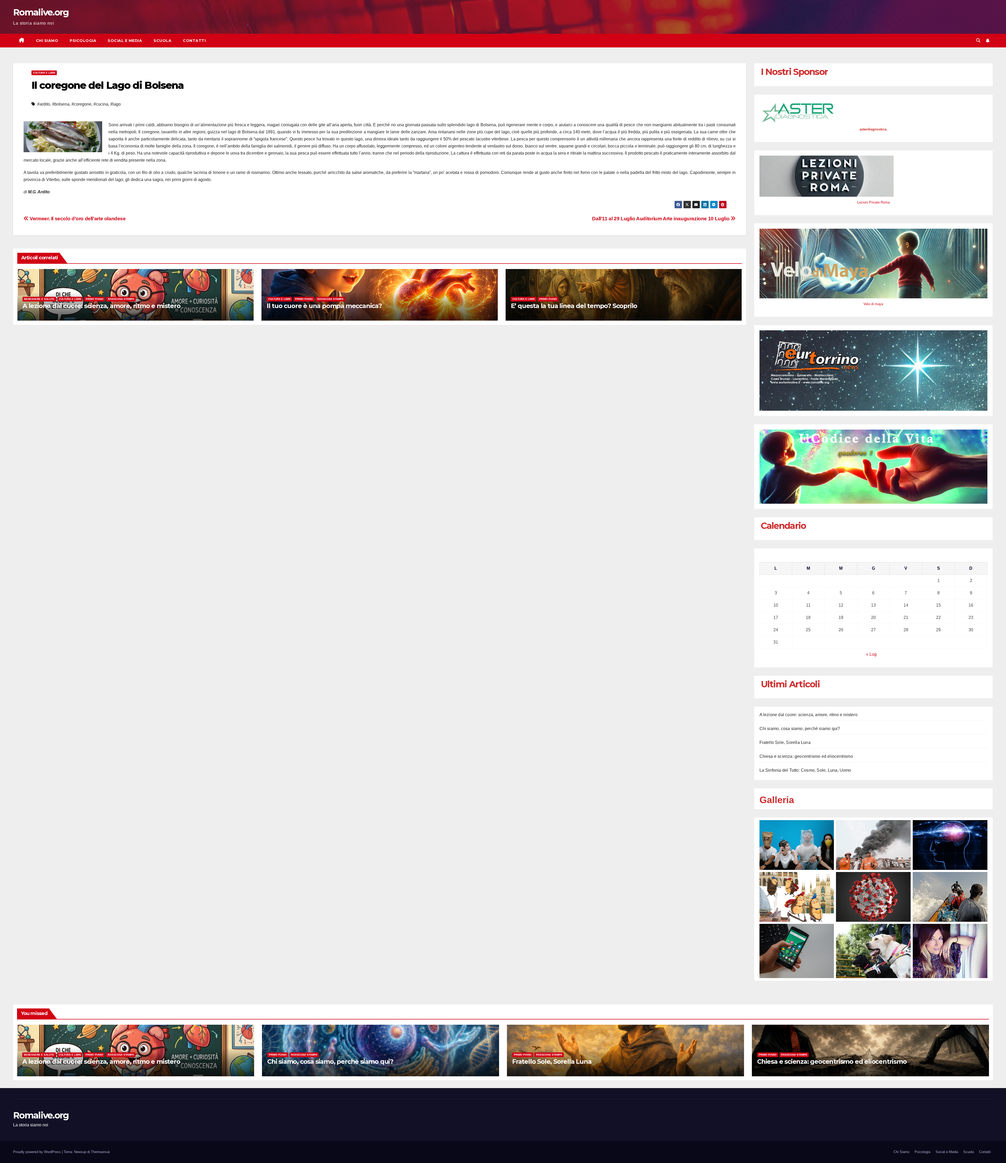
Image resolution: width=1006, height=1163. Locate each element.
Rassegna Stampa (121, 299)
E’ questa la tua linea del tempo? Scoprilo (574, 306)
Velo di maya (873, 304)
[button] (978, 40)
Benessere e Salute (39, 299)
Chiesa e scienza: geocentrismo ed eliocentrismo (806, 756)
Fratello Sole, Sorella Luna (785, 742)
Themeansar (100, 1152)
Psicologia (83, 40)
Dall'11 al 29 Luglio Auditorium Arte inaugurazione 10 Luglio (661, 218)
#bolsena (60, 104)
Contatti (194, 40)
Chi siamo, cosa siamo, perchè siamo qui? (799, 728)
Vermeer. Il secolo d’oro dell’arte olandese (77, 218)
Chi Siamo (47, 40)
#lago (115, 104)
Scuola (162, 40)
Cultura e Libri (44, 72)
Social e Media (125, 40)
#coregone (81, 104)
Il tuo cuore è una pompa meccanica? (324, 306)
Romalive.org (41, 12)
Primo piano (94, 299)
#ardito (43, 104)
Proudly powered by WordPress (37, 1152)
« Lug (871, 654)
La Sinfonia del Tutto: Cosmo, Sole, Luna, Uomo (805, 770)
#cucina (101, 104)
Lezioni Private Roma (873, 202)
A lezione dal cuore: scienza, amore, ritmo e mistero (102, 306)
